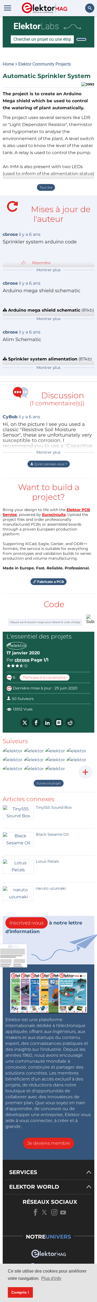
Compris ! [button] (20, 1292)
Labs (36, 26)
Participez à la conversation (44, 677)
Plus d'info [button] (51, 1278)
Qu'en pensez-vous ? (50, 464)
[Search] (81, 39)
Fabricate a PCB (50, 582)
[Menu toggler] (8, 7)
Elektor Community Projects (44, 64)
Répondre (41, 262)
